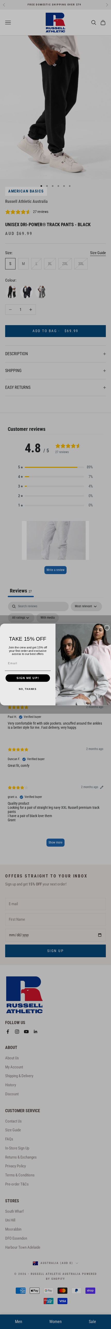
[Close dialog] (107, 628)
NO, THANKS (27, 689)
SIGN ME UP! (28, 678)
